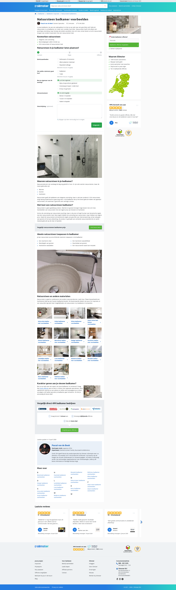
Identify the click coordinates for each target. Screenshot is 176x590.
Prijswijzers (38, 566)
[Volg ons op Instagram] (120, 579)
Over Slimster (93, 566)
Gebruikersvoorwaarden (42, 587)
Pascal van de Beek (47, 23)
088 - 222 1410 (123, 563)
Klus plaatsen (113, 6)
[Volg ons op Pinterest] (122, 579)
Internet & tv (117, 10)
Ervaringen (92, 569)
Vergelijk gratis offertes (69, 430)
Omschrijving (45, 106)
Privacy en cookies (57, 587)
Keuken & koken (83, 10)
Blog (36, 579)
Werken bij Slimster (95, 576)
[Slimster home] (42, 6)
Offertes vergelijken (41, 573)
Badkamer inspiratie (53, 14)
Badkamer (41, 14)
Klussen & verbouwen (55, 10)
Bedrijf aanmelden (124, 6)
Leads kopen (66, 566)
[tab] (38, 52)
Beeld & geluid (94, 10)
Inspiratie (38, 563)
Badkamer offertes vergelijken (119, 45)
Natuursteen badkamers (68, 14)
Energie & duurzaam (41, 10)
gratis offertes (44, 388)
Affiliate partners (67, 569)
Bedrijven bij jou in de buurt (43, 576)
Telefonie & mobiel (106, 10)
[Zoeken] (105, 6)
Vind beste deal (95, 227)
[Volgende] (141, 521)
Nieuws (91, 573)
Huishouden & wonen (70, 10)
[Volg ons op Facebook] (117, 579)
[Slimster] (36, 13)
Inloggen (91, 563)
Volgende (96, 125)
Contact (64, 573)
